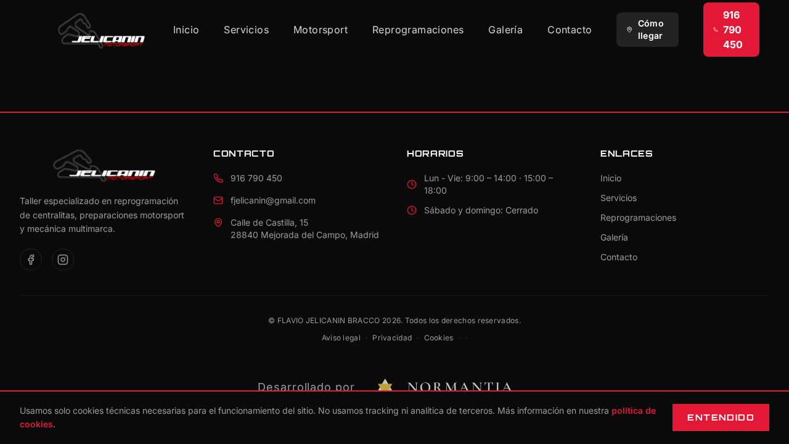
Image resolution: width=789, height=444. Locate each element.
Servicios (246, 29)
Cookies (439, 337)
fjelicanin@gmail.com (273, 200)
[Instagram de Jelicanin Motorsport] (63, 260)
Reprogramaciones (418, 29)
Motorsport (320, 29)
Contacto (569, 29)
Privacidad (392, 337)
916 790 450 (733, 30)
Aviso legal (341, 337)
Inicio (186, 29)
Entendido (720, 417)
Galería (505, 29)
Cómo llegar (651, 29)
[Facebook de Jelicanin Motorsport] (31, 260)
